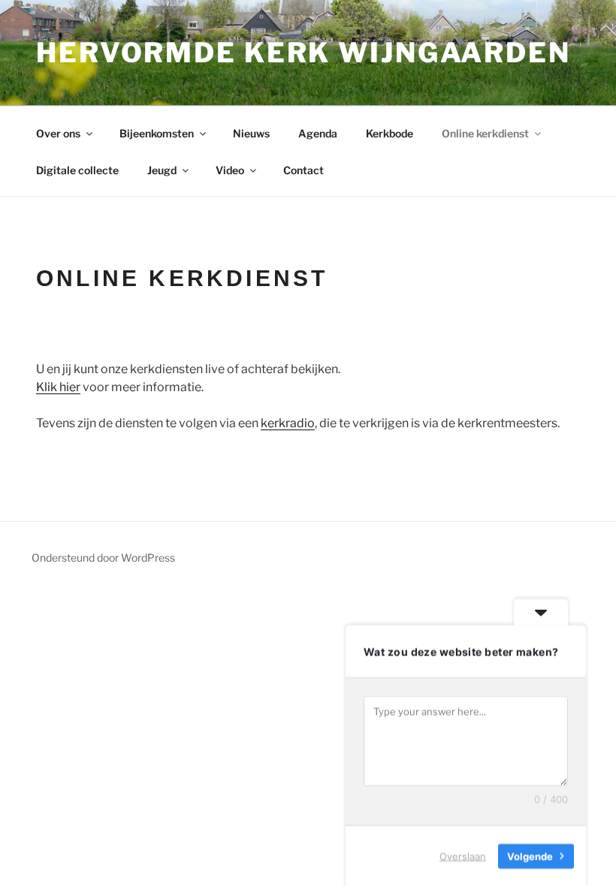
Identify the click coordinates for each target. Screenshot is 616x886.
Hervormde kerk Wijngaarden (303, 52)
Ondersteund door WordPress (103, 557)
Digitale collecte (77, 170)
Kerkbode (389, 133)
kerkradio (288, 423)
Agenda (317, 133)
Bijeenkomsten (156, 133)
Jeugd (162, 170)
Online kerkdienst (485, 133)
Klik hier (58, 387)
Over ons (58, 133)
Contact (303, 170)
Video (230, 170)
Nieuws (251, 133)
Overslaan (462, 855)
